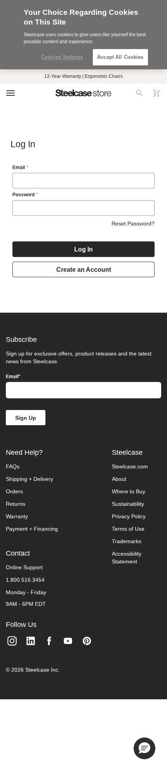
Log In (83, 249)
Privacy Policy (129, 516)
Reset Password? (133, 223)
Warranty (17, 516)
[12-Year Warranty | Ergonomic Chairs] (83, 76)
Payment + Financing (32, 529)
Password (23, 194)
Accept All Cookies (120, 57)
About (119, 479)
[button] (144, 748)
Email (18, 167)
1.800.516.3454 (25, 580)
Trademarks (126, 541)
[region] (83, 34)
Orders (14, 491)
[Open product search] (139, 93)
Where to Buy (128, 491)
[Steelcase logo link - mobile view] (83, 93)
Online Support (24, 567)
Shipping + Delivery (29, 479)
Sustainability (128, 504)
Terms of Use (128, 529)
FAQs (12, 466)
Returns (15, 504)
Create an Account (83, 269)
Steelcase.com (130, 466)
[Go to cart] (156, 93)
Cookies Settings (62, 57)
